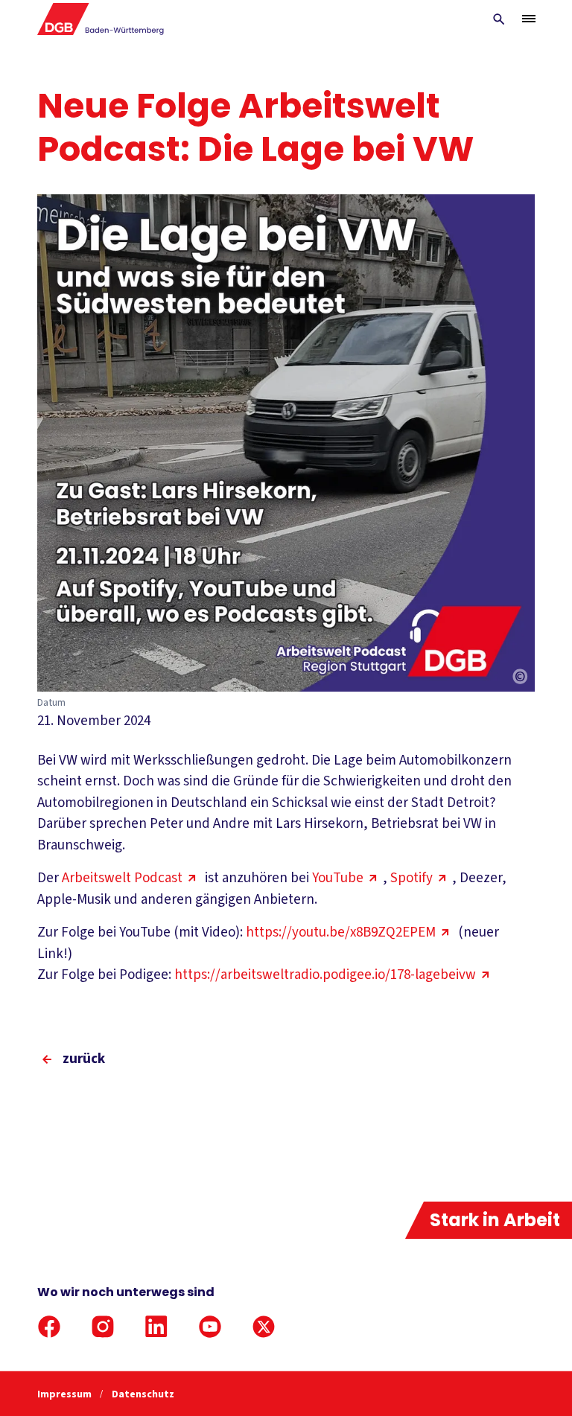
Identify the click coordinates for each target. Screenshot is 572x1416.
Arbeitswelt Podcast (122, 878)
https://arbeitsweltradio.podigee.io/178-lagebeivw (325, 975)
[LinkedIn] (156, 1327)
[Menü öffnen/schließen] (529, 19)
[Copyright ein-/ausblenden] (520, 677)
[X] (264, 1327)
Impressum (65, 1394)
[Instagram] (103, 1327)
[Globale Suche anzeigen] (499, 19)
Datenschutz (143, 1394)
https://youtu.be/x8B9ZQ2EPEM (341, 932)
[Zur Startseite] (101, 19)
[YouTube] (210, 1327)
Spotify (411, 878)
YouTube (337, 878)
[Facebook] (49, 1327)
